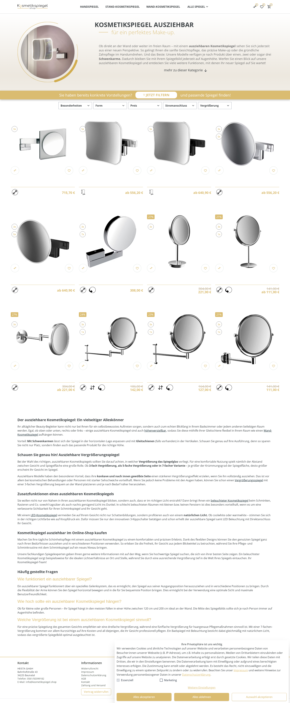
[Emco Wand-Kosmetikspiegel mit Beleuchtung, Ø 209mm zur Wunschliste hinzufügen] (273, 170)
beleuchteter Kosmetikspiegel (229, 500)
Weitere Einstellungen (201, 687)
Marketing (170, 680)
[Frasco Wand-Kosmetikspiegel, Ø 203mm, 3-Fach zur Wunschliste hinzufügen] (273, 366)
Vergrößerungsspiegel (249, 480)
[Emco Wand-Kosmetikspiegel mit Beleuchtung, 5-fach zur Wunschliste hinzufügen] (137, 170)
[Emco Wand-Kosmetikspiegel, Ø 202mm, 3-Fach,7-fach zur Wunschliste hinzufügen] (137, 268)
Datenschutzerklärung (196, 674)
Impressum (241, 670)
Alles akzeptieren (144, 697)
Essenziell (127, 680)
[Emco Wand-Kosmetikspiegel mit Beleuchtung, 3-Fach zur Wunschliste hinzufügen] (69, 170)
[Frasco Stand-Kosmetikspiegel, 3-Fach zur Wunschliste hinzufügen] (273, 268)
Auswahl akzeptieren (259, 697)
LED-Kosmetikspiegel (44, 515)
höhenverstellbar (155, 430)
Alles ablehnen (201, 697)
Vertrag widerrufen (96, 692)
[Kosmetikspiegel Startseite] (32, 6)
